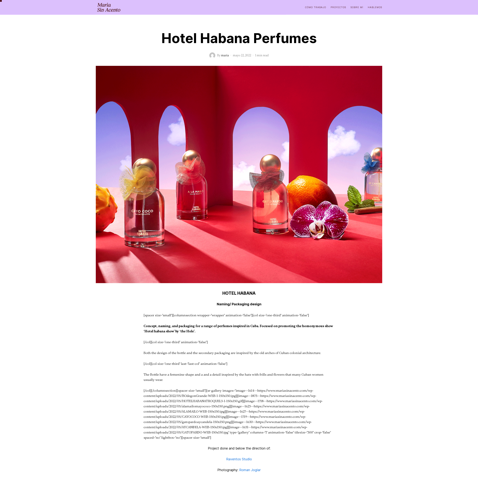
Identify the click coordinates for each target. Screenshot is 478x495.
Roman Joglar (250, 470)
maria (225, 55)
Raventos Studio (239, 459)
